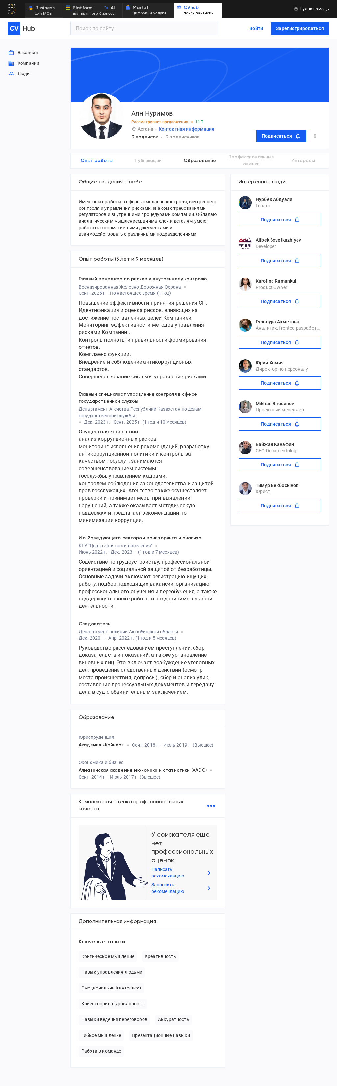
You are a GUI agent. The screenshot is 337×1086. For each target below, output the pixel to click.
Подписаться (277, 136)
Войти (256, 28)
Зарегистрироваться (300, 28)
